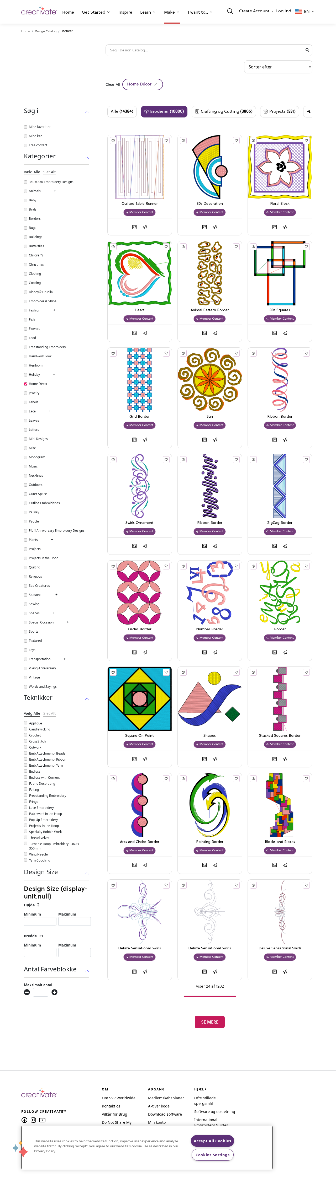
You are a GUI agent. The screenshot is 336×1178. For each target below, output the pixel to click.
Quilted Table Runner (140, 204)
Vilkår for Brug (114, 1114)
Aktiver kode (159, 1106)
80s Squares (280, 310)
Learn (145, 12)
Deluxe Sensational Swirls (139, 948)
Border (280, 629)
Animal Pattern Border (210, 310)
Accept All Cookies (212, 1140)
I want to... (198, 12)
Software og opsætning (214, 1111)
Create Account (254, 11)
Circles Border (139, 629)
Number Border (209, 629)
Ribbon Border (279, 417)
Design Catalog (45, 31)
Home (68, 12)
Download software (165, 1114)
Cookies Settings (213, 1154)
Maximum (67, 914)
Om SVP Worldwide (118, 1097)
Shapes (209, 736)
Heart (140, 310)
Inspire (125, 12)
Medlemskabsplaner (166, 1097)
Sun (210, 417)
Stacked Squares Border (280, 736)
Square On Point (139, 736)
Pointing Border (209, 842)
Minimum (32, 914)
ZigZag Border (279, 523)
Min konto (157, 1122)
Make (169, 12)
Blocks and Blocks (280, 842)
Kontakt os (111, 1106)
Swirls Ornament (139, 523)
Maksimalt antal (38, 985)
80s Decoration (210, 204)
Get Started (93, 12)
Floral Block (280, 204)
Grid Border (139, 417)
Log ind (283, 11)
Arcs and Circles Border (139, 842)
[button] (68, 13)
